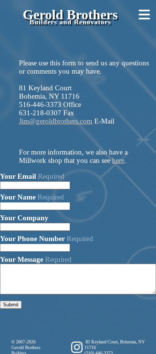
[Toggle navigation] (142, 15)
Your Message (36, 259)
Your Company (24, 218)
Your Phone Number (46, 239)
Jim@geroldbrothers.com (55, 121)
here (118, 160)
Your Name (32, 197)
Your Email (32, 176)
